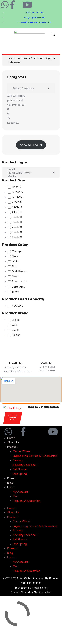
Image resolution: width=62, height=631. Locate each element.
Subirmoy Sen (42, 592)
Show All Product (31, 145)
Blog (10, 482)
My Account (20, 491)
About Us (13, 442)
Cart (15, 496)
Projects (12, 478)
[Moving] (29, 176)
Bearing (17, 460)
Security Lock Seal (24, 464)
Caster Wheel (21, 451)
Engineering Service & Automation (35, 455)
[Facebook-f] (12, 4)
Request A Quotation (26, 500)
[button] (5, 34)
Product (12, 447)
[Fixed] (29, 169)
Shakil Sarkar (40, 587)
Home (11, 438)
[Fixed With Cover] (29, 173)
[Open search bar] (53, 34)
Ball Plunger (20, 469)
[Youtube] (27, 4)
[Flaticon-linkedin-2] (20, 4)
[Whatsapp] (5, 4)
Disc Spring (20, 473)
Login (10, 487)
